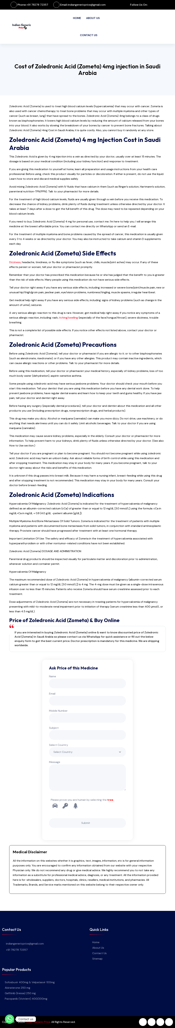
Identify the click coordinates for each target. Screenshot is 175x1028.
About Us (93, 18)
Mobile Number (58, 711)
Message (54, 762)
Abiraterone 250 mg (17, 988)
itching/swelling (68, 317)
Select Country (58, 745)
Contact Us (88, 35)
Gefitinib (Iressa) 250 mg (20, 993)
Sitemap (97, 958)
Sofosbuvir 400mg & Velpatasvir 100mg (30, 982)
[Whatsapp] (9, 1019)
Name (52, 676)
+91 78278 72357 (37, 4)
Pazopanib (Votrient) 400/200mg (26, 998)
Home (77, 18)
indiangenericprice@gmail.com (87, 4)
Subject (54, 728)
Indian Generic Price (37, 1022)
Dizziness (15, 262)
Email (52, 693)
